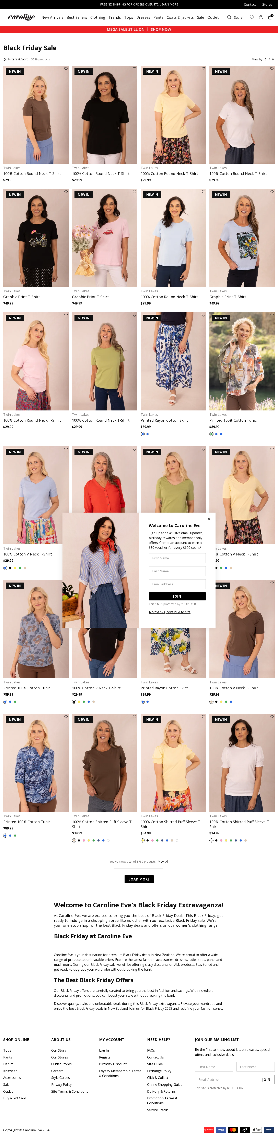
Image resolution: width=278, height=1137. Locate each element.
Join (177, 596)
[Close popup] (209, 519)
